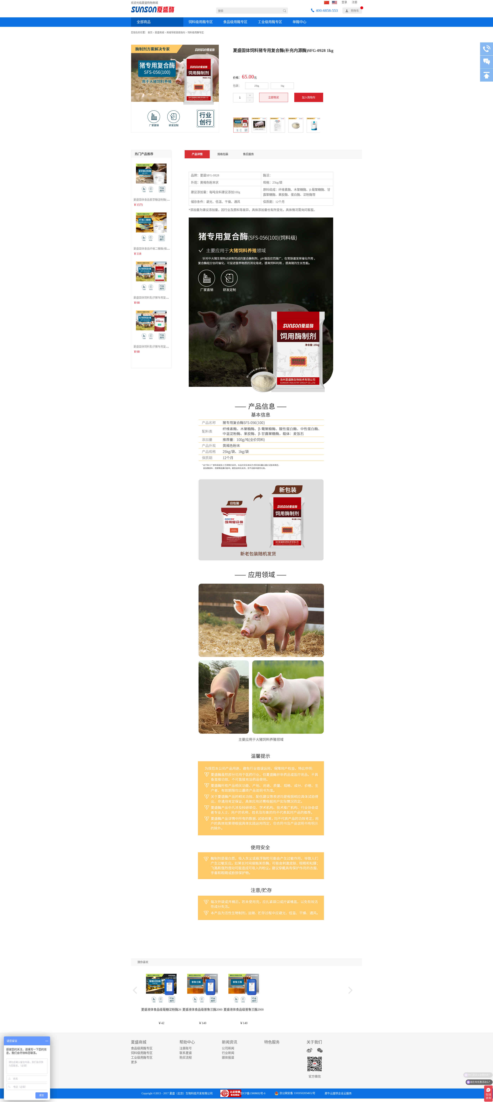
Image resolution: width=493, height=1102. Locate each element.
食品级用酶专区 (235, 22)
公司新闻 (228, 1048)
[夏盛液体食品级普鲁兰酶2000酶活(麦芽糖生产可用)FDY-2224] (202, 975)
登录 (344, 2)
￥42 (161, 1023)
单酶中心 (299, 22)
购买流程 (185, 1057)
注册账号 (185, 1048)
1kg (282, 85)
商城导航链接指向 (176, 32)
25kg (256, 85)
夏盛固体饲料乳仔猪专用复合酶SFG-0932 (158, 297)
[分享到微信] (320, 1050)
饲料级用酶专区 (201, 22)
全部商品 (144, 22)
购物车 (355, 10)
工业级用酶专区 (270, 22)
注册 (354, 2)
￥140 (202, 1023)
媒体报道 (228, 1057)
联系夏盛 (185, 1053)
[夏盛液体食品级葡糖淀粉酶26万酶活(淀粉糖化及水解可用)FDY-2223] (161, 975)
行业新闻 (228, 1053)
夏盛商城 (159, 32)
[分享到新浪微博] (309, 1050)
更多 (134, 1062)
